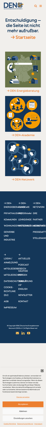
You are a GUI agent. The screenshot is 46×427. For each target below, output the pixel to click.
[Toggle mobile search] (35, 6)
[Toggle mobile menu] (40, 6)
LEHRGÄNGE (25, 219)
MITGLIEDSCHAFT (13, 274)
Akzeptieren (23, 404)
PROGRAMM (24, 213)
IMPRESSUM (10, 307)
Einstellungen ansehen (23, 418)
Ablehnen (23, 411)
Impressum (38, 424)
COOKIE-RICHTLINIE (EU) (10, 291)
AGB (6, 301)
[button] (42, 370)
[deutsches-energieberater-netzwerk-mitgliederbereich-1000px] (23, 141)
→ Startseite (23, 37)
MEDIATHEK (39, 225)
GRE (35, 213)
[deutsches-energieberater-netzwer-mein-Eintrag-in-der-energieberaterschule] (23, 52)
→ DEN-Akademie (23, 135)
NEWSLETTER (25, 295)
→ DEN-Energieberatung (23, 91)
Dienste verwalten (23, 397)
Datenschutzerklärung (25, 424)
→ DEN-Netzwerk (23, 179)
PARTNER (38, 219)
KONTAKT (23, 301)
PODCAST (23, 264)
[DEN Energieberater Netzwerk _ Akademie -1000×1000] (23, 97)
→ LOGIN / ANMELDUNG (11, 258)
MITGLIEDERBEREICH (15, 268)
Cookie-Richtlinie (10, 424)
